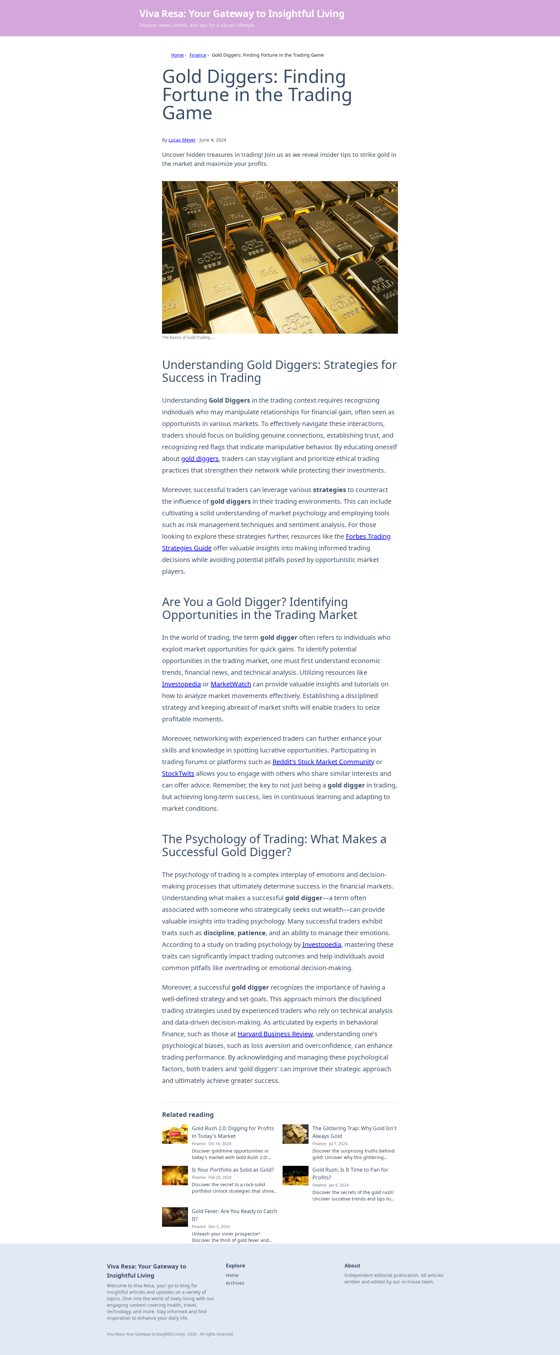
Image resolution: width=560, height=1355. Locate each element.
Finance (198, 55)
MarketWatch (231, 684)
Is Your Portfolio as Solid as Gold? (233, 1169)
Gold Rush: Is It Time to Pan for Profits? (350, 1173)
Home (177, 55)
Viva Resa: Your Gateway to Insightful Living (241, 13)
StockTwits (178, 773)
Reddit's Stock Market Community (323, 761)
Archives (235, 1283)
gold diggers (200, 458)
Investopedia (181, 684)
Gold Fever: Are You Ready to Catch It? (234, 1215)
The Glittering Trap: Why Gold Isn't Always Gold (354, 1132)
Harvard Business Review (275, 1033)
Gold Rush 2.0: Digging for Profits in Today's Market (233, 1132)
